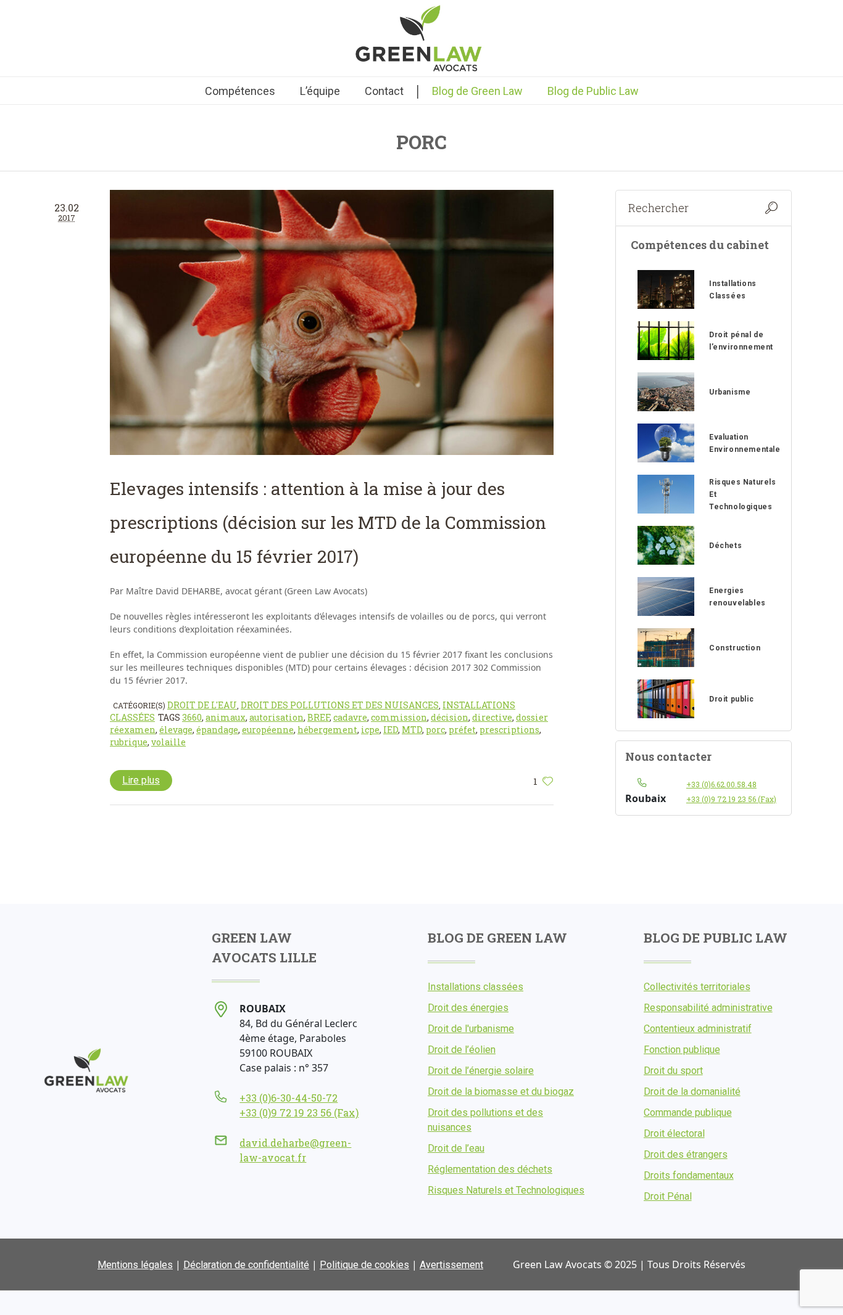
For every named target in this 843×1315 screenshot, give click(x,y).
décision (449, 717)
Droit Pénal (668, 1196)
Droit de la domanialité (692, 1091)
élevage (176, 729)
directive (492, 717)
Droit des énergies (468, 1008)
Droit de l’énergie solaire (481, 1070)
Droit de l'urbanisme (471, 1028)
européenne (268, 729)
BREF (318, 717)
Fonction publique (682, 1049)
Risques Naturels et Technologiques (506, 1190)
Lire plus (141, 780)
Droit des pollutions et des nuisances (340, 705)
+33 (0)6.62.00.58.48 (721, 784)
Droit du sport (673, 1070)
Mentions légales (135, 1265)
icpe (370, 729)
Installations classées (475, 987)
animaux (226, 717)
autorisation (276, 717)
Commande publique (688, 1112)
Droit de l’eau (456, 1148)
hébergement (327, 729)
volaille (168, 742)
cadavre (350, 717)
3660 (192, 717)
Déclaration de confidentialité (246, 1265)
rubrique (128, 742)
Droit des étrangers (686, 1154)
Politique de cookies (364, 1265)
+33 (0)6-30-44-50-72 (288, 1097)
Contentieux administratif (698, 1028)
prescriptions (509, 729)
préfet (462, 729)
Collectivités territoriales (697, 987)
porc (435, 729)
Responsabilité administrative (708, 1008)
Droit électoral (674, 1133)
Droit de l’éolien (462, 1049)
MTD (412, 729)
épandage (217, 729)
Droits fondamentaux (689, 1175)
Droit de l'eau (202, 705)
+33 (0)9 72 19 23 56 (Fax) (731, 799)
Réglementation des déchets (490, 1169)
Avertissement (451, 1265)
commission (399, 717)
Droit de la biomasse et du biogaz (501, 1091)
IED (390, 729)
